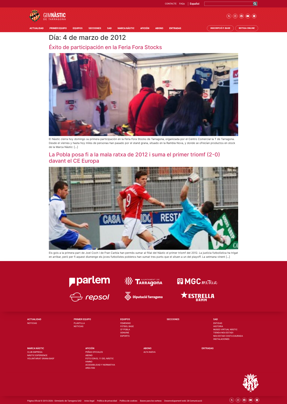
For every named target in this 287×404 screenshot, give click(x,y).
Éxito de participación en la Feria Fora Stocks (105, 47)
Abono (159, 28)
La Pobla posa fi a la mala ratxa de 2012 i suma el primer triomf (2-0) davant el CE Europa (134, 157)
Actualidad (37, 28)
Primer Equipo (58, 28)
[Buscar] (255, 4)
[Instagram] (235, 16)
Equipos (78, 28)
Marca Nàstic (126, 28)
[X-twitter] (229, 16)
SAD (109, 28)
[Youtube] (247, 16)
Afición (144, 28)
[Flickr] (254, 16)
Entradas (175, 28)
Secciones (95, 28)
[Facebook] (241, 16)
